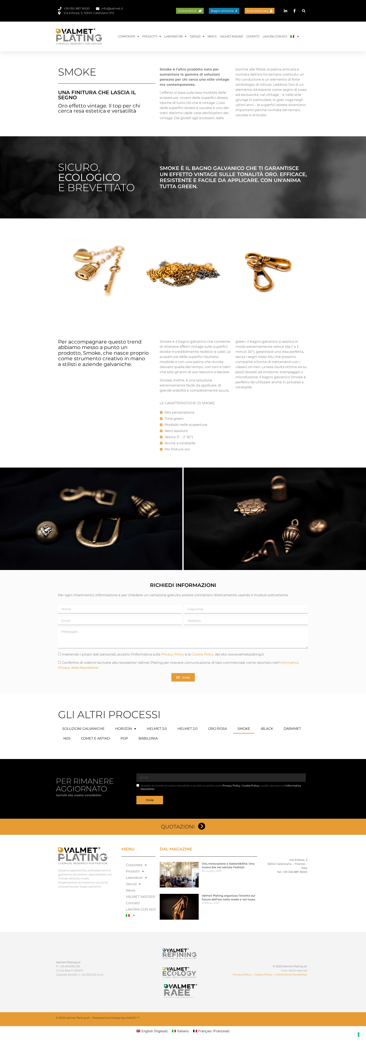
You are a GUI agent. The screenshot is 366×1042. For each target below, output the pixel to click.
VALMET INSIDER (231, 36)
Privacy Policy (172, 654)
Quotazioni (178, 827)
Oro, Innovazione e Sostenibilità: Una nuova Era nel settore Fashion (228, 865)
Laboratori (173, 36)
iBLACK (267, 729)
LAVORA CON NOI (275, 36)
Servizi (195, 36)
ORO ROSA (217, 729)
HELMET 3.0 (157, 729)
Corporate (126, 36)
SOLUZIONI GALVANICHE (83, 729)
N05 (66, 738)
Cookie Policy (202, 654)
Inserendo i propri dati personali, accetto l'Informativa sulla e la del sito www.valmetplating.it (163, 654)
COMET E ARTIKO (95, 738)
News (212, 36)
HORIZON (123, 729)
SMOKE (243, 729)
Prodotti (149, 36)
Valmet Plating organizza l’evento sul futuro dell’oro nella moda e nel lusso (228, 897)
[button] (304, 11)
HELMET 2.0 (187, 729)
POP (124, 738)
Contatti (252, 36)
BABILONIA (148, 738)
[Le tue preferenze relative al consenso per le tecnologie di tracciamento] (359, 1035)
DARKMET (292, 729)
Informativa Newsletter (291, 974)
